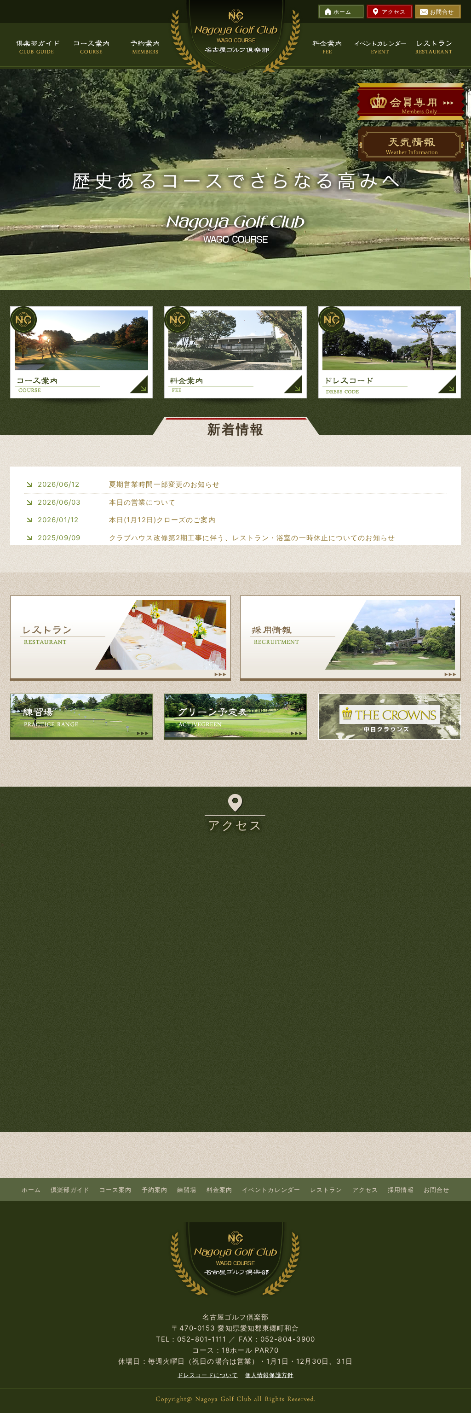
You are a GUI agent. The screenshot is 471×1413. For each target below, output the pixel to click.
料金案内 (219, 1189)
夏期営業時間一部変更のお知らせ (164, 484)
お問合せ (442, 11)
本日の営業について (142, 502)
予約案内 (154, 1189)
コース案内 (115, 1189)
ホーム (342, 11)
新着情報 (235, 429)
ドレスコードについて (208, 1375)
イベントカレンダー (271, 1189)
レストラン (326, 1189)
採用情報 (401, 1189)
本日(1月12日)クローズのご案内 (162, 519)
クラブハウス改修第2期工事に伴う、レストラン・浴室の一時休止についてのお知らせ (252, 537)
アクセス (394, 11)
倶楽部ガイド (70, 1189)
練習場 (186, 1189)
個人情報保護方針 (269, 1375)
